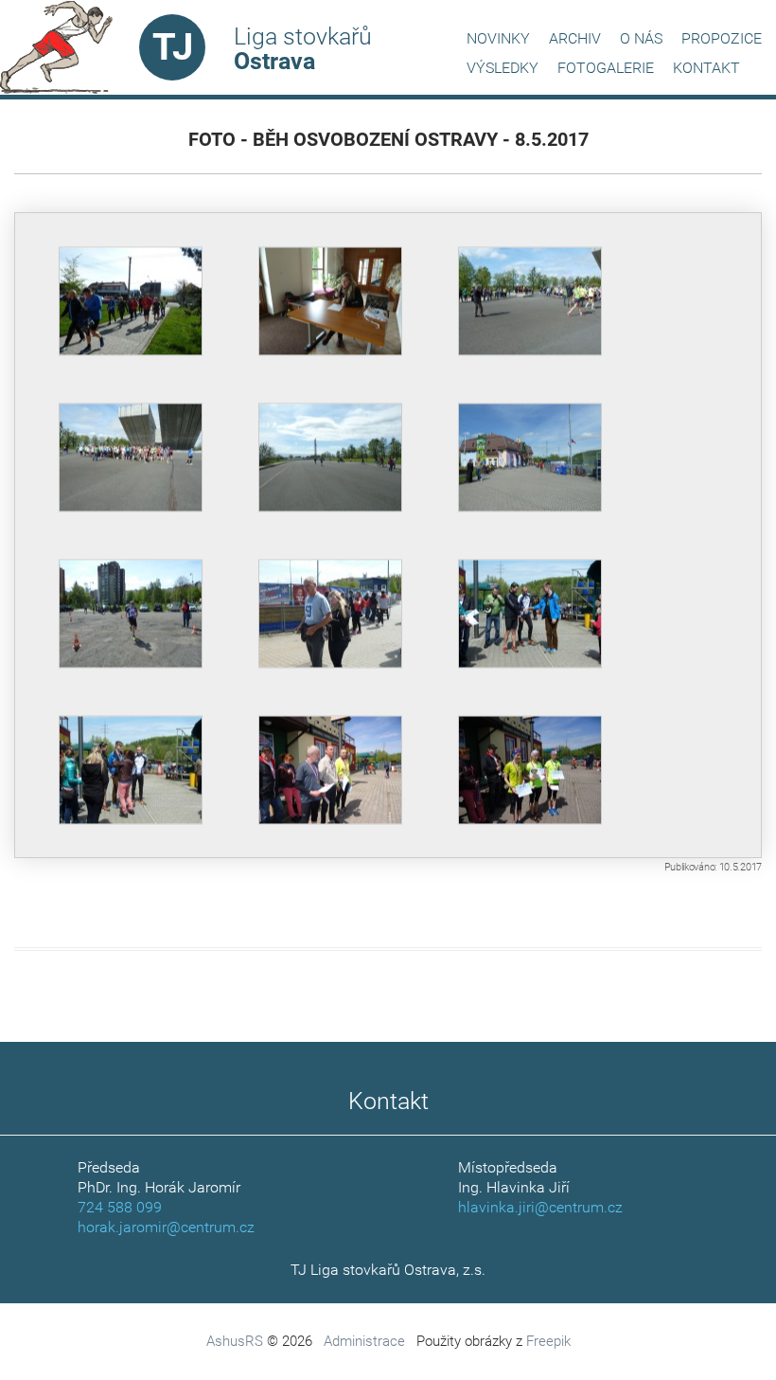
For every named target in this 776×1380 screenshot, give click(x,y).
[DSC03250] (330, 769)
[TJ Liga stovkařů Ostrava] (56, 47)
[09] (529, 301)
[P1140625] (529, 613)
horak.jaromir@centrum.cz (166, 1227)
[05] (130, 301)
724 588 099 (120, 1207)
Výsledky (502, 68)
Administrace (364, 1341)
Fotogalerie (605, 68)
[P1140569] (330, 301)
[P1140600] (529, 457)
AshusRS (234, 1341)
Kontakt (706, 68)
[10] (130, 457)
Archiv (575, 38)
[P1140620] (330, 613)
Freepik (548, 1341)
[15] (130, 769)
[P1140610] (130, 613)
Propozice (721, 38)
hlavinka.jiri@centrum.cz (540, 1207)
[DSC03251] (529, 769)
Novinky (498, 38)
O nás (641, 38)
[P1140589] (330, 457)
